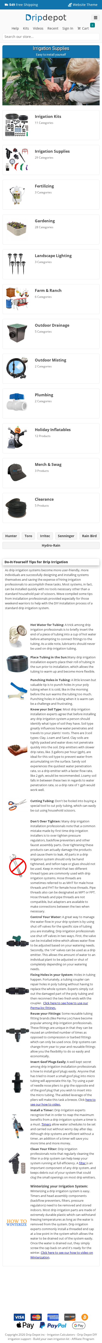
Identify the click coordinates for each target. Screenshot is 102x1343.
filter (82, 1163)
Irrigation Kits (48, 116)
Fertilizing (44, 186)
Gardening (45, 220)
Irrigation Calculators (61, 1335)
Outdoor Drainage (52, 325)
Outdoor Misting (50, 360)
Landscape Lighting (53, 255)
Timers (46, 1124)
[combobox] (51, 36)
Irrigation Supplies (52, 151)
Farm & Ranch (48, 290)
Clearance (44, 499)
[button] (21, 4)
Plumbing (44, 394)
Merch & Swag (48, 464)
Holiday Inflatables (53, 429)
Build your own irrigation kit (51, 1339)
